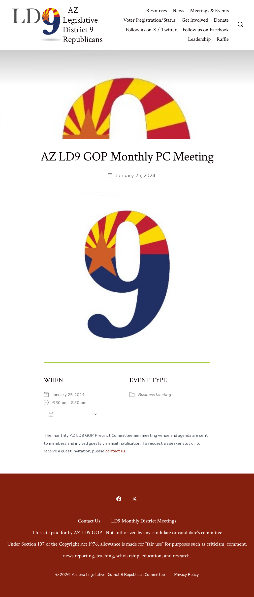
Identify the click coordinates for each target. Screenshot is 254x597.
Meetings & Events (209, 10)
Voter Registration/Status (149, 20)
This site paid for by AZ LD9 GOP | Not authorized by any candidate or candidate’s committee (127, 532)
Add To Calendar (73, 414)
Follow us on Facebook (206, 29)
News (178, 10)
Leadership (199, 39)
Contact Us (89, 520)
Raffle (223, 39)
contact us (115, 451)
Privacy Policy (186, 574)
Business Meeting (154, 395)
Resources (156, 10)
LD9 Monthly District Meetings (143, 520)
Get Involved (195, 20)
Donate (221, 20)
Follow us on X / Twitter (151, 29)
